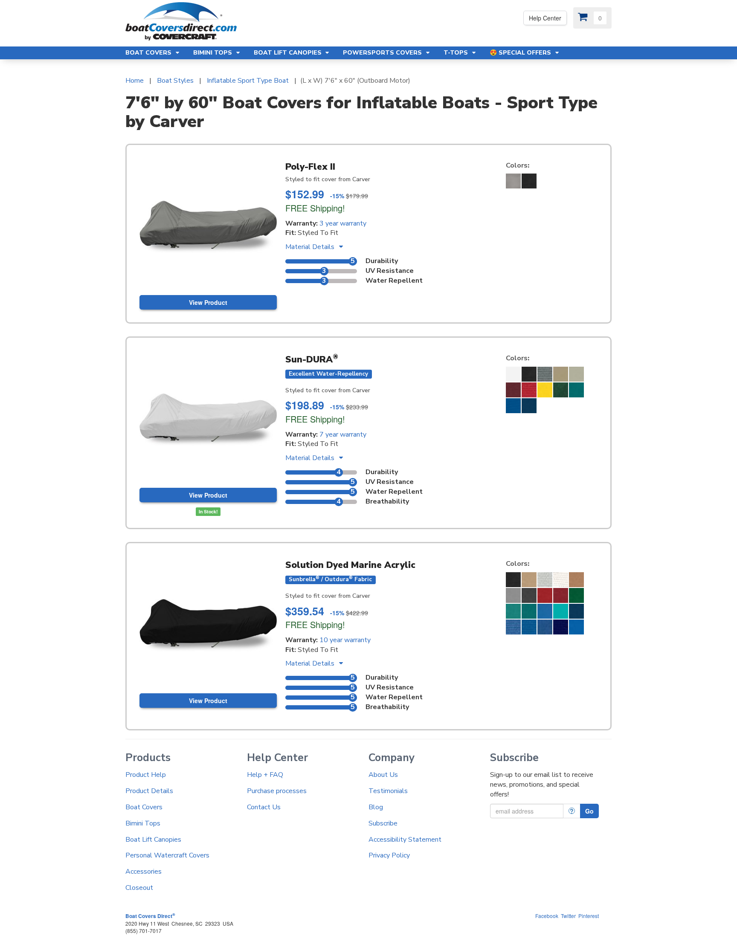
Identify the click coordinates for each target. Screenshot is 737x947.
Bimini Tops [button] (213, 53)
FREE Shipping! (315, 208)
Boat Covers (143, 807)
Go (589, 811)
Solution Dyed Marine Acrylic (350, 565)
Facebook (546, 915)
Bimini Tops (142, 823)
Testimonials (388, 791)
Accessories (143, 871)
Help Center (545, 18)
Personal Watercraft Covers (167, 855)
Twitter (568, 915)
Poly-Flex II (310, 167)
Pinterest (588, 915)
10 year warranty (345, 640)
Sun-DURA (311, 359)
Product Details (149, 791)
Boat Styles (175, 80)
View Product (208, 302)
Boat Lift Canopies (153, 839)
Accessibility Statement (404, 839)
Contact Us (264, 807)
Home (134, 80)
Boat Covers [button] (149, 53)
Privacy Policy (389, 855)
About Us (383, 774)
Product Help (145, 774)
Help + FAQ (265, 774)
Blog (375, 807)
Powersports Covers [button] (383, 53)
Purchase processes (277, 791)
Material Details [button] (310, 247)
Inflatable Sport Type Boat (248, 80)
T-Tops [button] (457, 53)
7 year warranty (342, 434)
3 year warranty (342, 223)
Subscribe (383, 823)
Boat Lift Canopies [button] (288, 53)
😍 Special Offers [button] (521, 53)
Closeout (139, 887)
